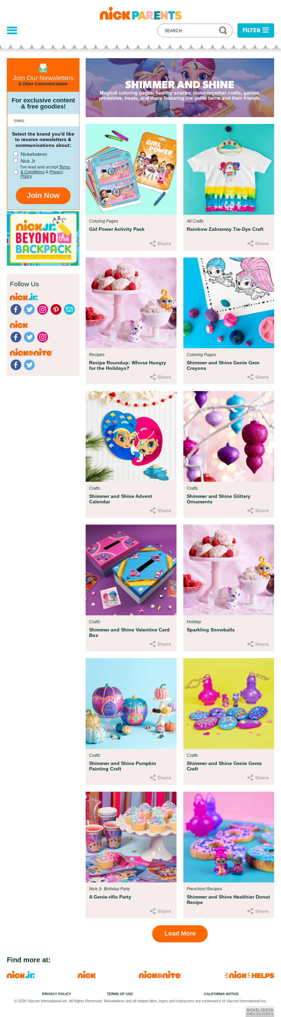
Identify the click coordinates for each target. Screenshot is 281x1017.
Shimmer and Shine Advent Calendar (120, 498)
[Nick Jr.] (21, 976)
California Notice (221, 994)
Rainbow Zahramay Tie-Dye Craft (225, 229)
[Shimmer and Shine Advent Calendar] (131, 436)
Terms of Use (120, 994)
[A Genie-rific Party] (131, 837)
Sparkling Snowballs (211, 629)
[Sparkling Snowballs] (228, 570)
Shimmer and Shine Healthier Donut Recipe (228, 899)
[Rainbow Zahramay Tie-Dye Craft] (228, 169)
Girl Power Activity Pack (117, 229)
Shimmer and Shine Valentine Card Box (129, 632)
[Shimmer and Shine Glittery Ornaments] (228, 436)
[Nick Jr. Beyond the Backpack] (43, 264)
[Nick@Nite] (160, 976)
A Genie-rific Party (110, 897)
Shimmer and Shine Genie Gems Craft (224, 766)
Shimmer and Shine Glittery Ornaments (219, 498)
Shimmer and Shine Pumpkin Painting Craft (122, 766)
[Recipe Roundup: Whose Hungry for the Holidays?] (131, 303)
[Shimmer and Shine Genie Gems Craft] (228, 703)
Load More (180, 933)
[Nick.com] (87, 976)
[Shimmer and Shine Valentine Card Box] (131, 570)
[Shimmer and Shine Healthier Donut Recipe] (228, 837)
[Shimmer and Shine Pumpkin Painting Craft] (131, 703)
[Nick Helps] (249, 976)
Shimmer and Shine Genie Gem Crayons (223, 365)
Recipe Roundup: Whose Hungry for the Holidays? (127, 365)
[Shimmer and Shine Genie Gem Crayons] (228, 303)
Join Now (43, 195)
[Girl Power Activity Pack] (131, 169)
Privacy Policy (56, 994)
